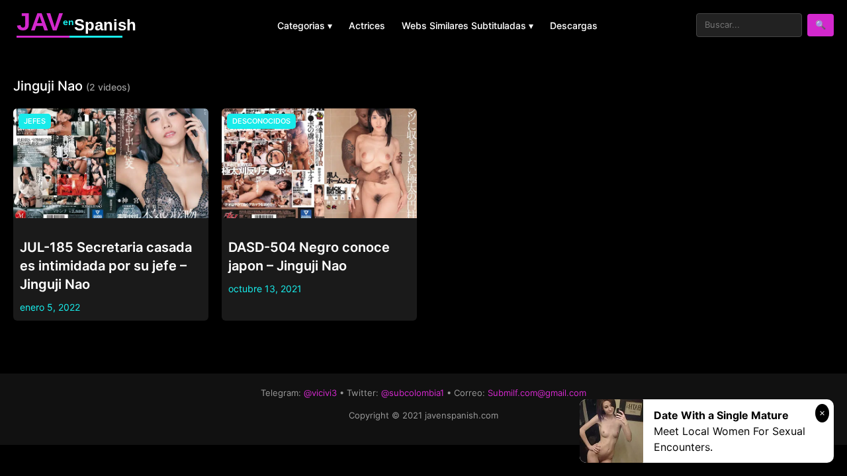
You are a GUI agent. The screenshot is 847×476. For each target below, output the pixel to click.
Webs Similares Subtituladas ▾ (467, 25)
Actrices (367, 25)
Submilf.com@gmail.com (537, 392)
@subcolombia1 (412, 392)
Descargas (574, 25)
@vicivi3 (320, 392)
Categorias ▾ (304, 25)
